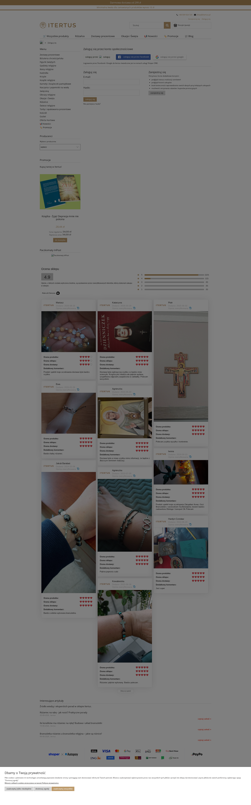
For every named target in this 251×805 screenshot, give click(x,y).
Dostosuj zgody (42, 789)
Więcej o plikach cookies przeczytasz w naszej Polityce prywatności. (32, 783)
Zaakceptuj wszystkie (63, 789)
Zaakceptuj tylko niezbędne (19, 789)
